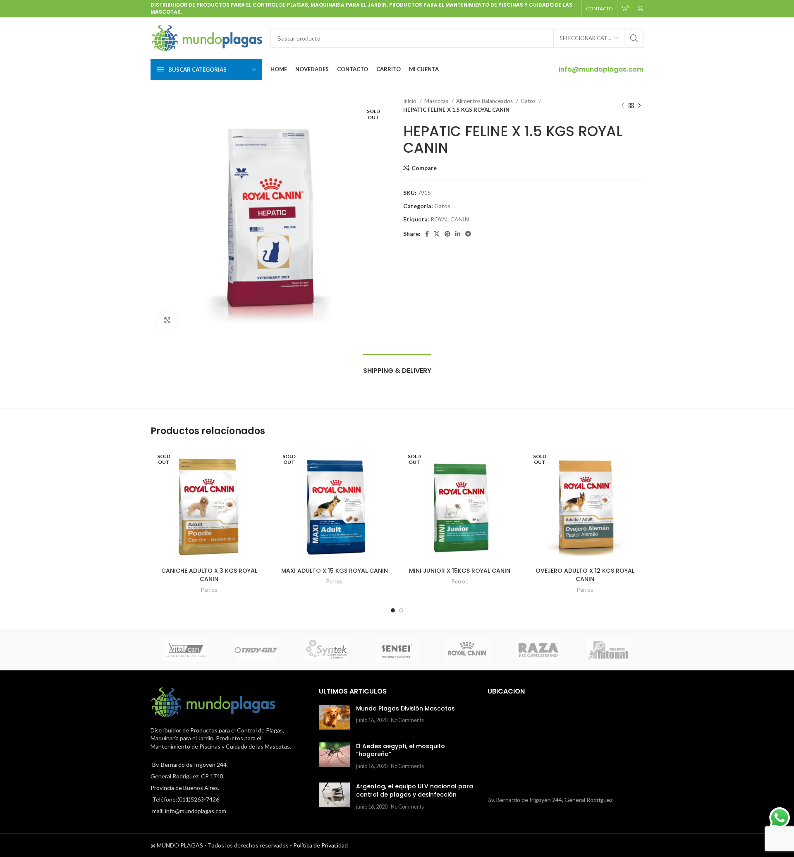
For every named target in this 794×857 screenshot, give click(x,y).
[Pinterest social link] (447, 233)
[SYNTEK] (327, 649)
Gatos (529, 101)
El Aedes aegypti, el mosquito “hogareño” (400, 750)
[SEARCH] (633, 38)
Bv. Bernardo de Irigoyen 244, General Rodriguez (550, 799)
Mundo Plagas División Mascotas (405, 708)
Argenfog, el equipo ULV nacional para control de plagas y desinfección (414, 790)
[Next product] (639, 105)
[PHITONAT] (608, 649)
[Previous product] (623, 105)
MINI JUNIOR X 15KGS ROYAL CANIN (459, 571)
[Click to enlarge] (167, 320)
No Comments (407, 720)
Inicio (410, 101)
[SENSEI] (397, 649)
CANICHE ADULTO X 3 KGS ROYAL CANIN (209, 575)
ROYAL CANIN (449, 219)
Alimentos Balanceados (485, 101)
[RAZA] (537, 649)
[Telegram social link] (468, 233)
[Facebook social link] (427, 233)
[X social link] (436, 233)
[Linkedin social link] (458, 233)
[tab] (397, 366)
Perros (209, 589)
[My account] (641, 8)
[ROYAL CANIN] (467, 649)
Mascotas (437, 101)
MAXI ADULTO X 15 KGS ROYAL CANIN (334, 571)
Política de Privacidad (320, 845)
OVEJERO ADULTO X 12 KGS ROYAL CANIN (585, 575)
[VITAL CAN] (186, 649)
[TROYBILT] (256, 649)
